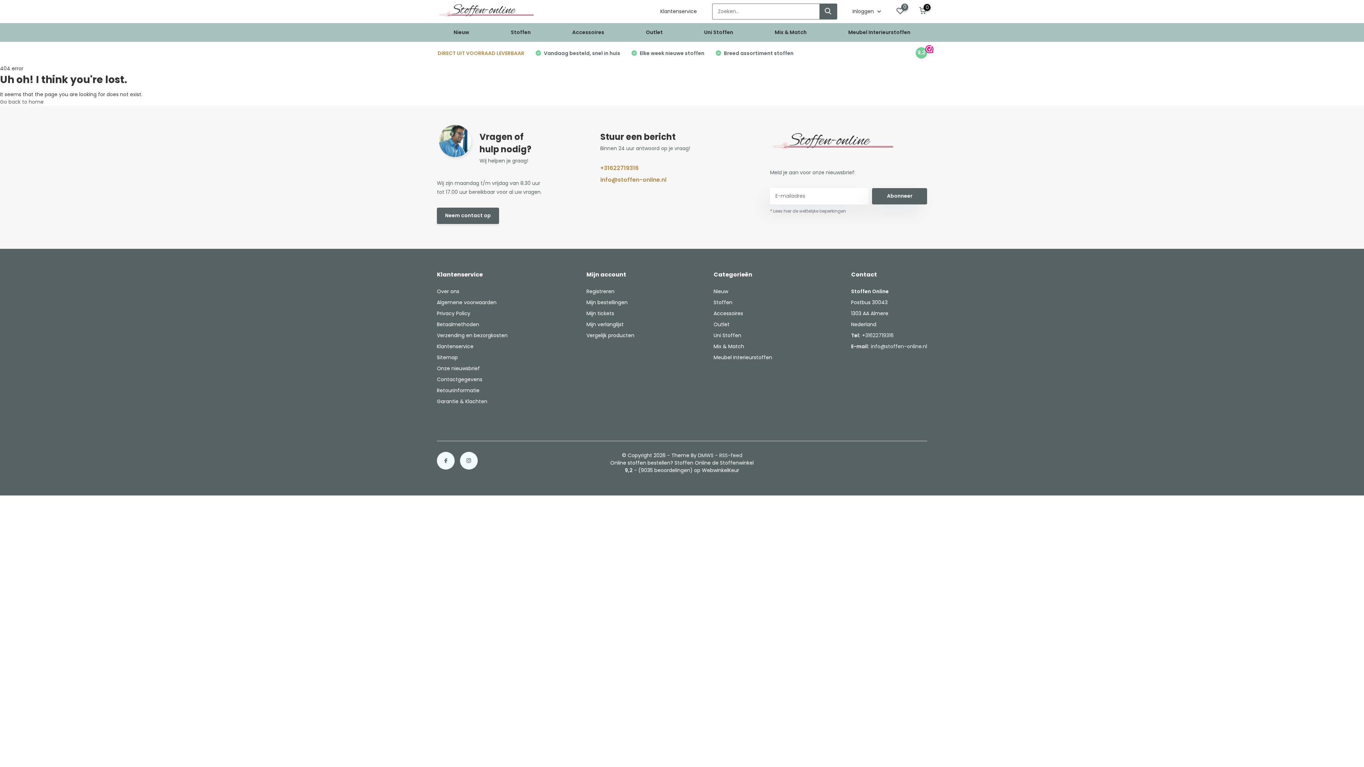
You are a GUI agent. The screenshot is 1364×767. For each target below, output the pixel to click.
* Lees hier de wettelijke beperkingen (808, 211)
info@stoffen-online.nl (633, 180)
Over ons (448, 291)
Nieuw (461, 32)
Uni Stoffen (718, 32)
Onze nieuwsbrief (458, 368)
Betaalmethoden (458, 324)
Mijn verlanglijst (605, 324)
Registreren (600, 291)
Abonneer (900, 195)
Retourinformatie (458, 390)
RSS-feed (730, 455)
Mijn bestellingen (607, 302)
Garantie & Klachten (462, 401)
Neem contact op (468, 215)
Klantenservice (678, 11)
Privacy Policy (453, 313)
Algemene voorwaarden (467, 302)
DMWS (706, 455)
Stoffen (521, 32)
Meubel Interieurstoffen (879, 32)
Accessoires (588, 32)
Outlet (654, 32)
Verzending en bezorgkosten (472, 335)
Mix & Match (791, 32)
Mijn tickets (600, 313)
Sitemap (447, 357)
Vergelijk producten (610, 335)
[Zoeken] (828, 12)
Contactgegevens (459, 379)
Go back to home (22, 101)
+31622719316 (619, 168)
